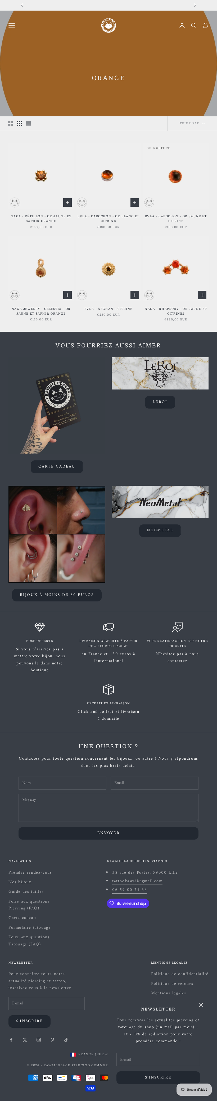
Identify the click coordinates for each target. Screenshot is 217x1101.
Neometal (160, 530)
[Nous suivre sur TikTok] (66, 1040)
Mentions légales (168, 993)
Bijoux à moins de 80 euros (57, 595)
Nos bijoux (19, 882)
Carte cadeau (56, 466)
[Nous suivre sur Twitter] (25, 1040)
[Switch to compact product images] (28, 123)
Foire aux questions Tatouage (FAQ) (28, 941)
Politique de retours (172, 983)
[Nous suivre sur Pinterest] (52, 1040)
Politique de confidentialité (180, 974)
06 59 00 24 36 (129, 890)
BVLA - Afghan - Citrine (108, 309)
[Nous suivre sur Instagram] (38, 1040)
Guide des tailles (26, 891)
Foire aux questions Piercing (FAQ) (28, 905)
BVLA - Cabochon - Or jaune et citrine (176, 219)
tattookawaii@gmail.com (137, 881)
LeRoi (160, 402)
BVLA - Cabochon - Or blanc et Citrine (108, 219)
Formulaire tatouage (29, 927)
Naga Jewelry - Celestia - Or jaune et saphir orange (41, 311)
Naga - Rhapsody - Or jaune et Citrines (176, 311)
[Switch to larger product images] (10, 123)
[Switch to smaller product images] (19, 123)
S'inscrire (158, 1077)
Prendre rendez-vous (30, 872)
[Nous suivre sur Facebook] (11, 1040)
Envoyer (108, 833)
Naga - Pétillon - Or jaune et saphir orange (41, 219)
